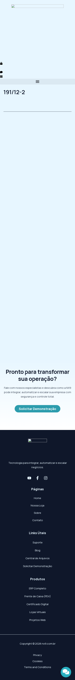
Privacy (37, 655)
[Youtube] (29, 478)
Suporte (38, 542)
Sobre (37, 513)
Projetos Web (37, 620)
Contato (37, 520)
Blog (37, 550)
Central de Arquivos (37, 558)
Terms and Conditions (37, 667)
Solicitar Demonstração (37, 566)
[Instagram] (46, 478)
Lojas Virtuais (37, 612)
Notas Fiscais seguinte (55, 117)
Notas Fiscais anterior (18, 117)
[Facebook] (37, 478)
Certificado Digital (37, 604)
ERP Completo (37, 588)
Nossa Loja (37, 505)
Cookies (37, 661)
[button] (37, 82)
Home (37, 498)
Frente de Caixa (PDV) (37, 596)
